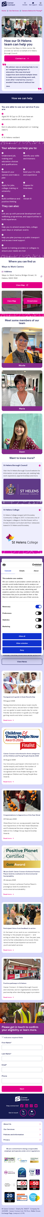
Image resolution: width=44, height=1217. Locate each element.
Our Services (14, 11)
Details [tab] (22, 571)
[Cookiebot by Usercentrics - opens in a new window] (32, 565)
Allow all (22, 636)
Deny (22, 650)
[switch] (38, 613)
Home (4, 11)
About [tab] (36, 571)
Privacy (7, 1140)
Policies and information (14, 1134)
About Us (7, 1124)
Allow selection (22, 643)
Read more (7, 720)
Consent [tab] (8, 571)
